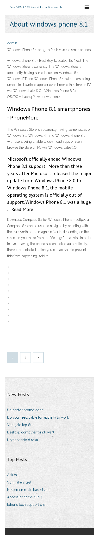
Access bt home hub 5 (24, 497)
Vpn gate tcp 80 (19, 425)
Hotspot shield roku (22, 440)
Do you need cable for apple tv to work (38, 417)
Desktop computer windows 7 (30, 432)
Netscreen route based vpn (28, 490)
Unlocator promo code (25, 410)
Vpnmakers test (19, 482)
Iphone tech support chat (26, 505)
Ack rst (12, 475)
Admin (12, 43)
